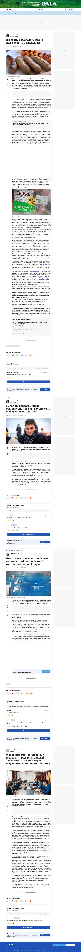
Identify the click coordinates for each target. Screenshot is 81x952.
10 (9, 693)
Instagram (46, 389)
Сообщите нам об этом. (31, 339)
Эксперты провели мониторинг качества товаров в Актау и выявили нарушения (31, 123)
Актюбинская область (11, 346)
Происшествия (9, 550)
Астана (8, 684)
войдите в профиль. (44, 368)
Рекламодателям (70, 944)
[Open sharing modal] (7, 89)
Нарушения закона (18, 550)
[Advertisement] (40, 22)
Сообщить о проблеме (59, 944)
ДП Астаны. (45, 603)
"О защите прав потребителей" (31, 271)
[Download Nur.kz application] (40, 4)
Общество (8, 746)
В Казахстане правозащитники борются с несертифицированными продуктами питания (31, 323)
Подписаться (46, 671)
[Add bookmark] (8, 94)
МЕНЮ (10, 9)
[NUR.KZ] (40, 9)
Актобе (18, 346)
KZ (65, 9)
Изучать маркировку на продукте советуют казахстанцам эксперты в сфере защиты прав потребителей (32, 328)
